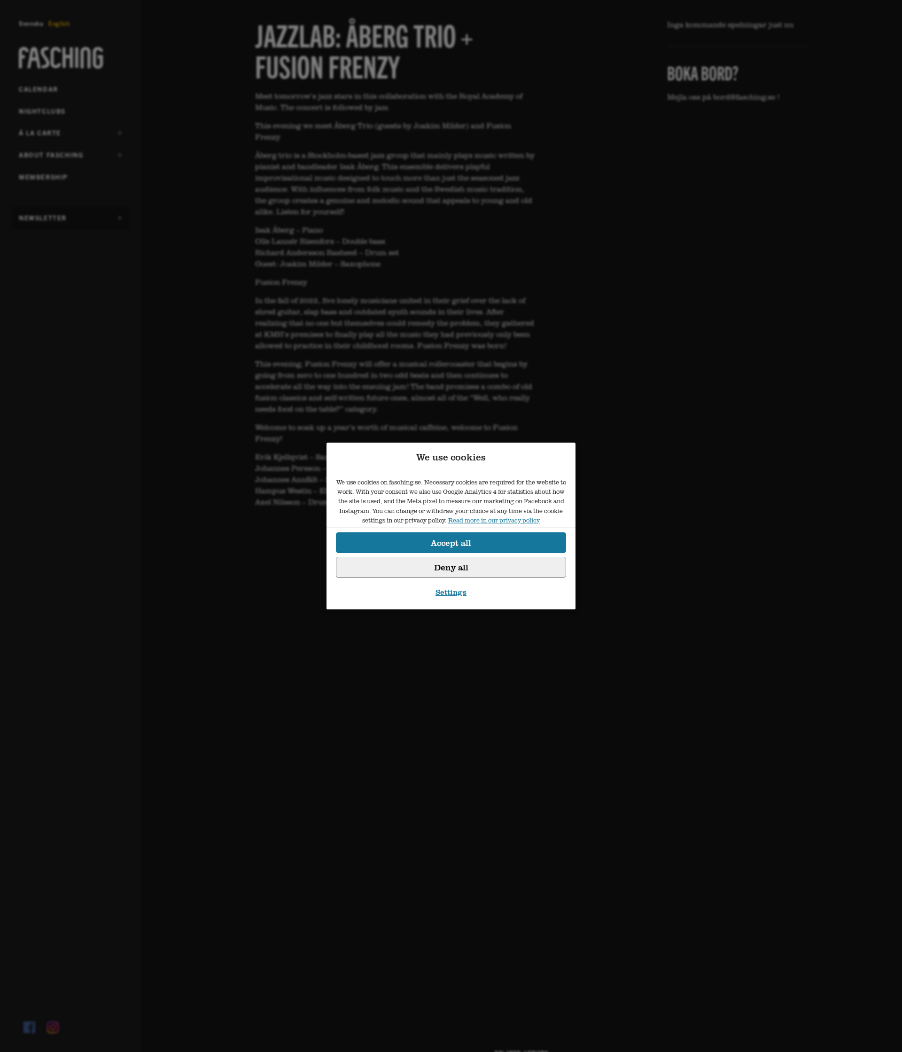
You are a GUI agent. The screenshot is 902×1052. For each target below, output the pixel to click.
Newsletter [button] (43, 221)
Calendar (38, 89)
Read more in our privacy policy (494, 520)
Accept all (451, 542)
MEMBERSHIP (43, 176)
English (59, 23)
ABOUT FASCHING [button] (51, 158)
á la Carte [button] (42, 136)
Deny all (451, 567)
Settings (451, 592)
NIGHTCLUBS (42, 111)
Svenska (31, 23)
